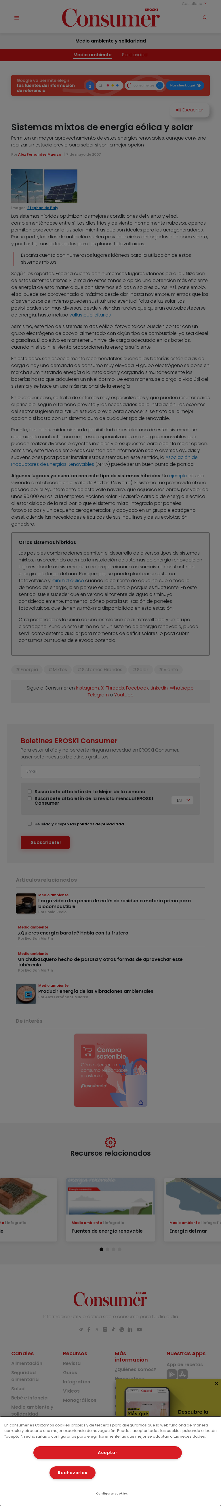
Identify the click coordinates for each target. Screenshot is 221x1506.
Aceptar (107, 1452)
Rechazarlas (72, 1473)
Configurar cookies (112, 1493)
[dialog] (110, 1461)
